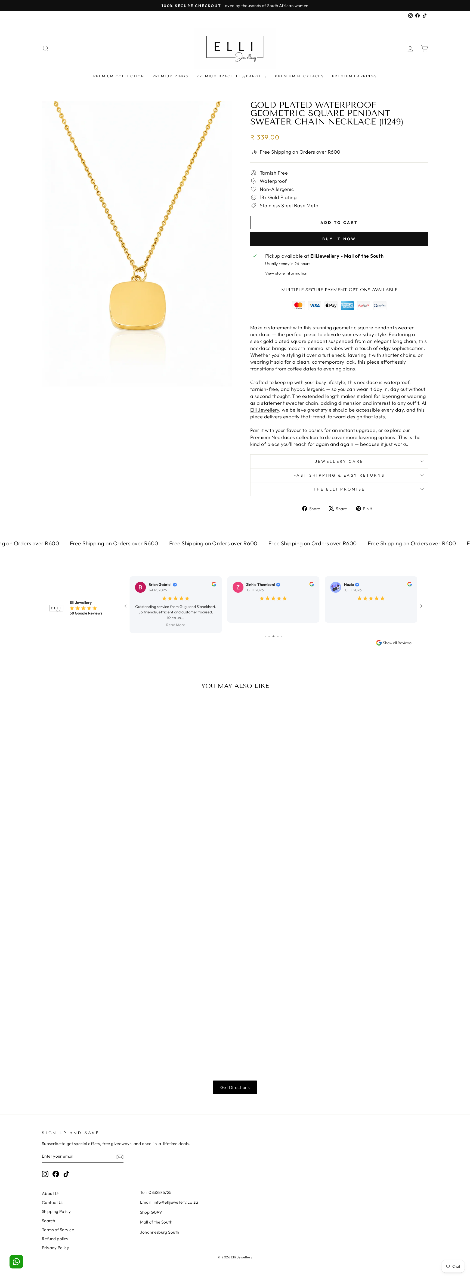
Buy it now (339, 238)
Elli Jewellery (264, 410)
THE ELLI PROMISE (339, 489)
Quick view (88, 778)
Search (48, 1210)
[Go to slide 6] (269, 626)
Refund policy (55, 1228)
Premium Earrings (354, 76)
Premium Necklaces (299, 76)
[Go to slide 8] (278, 626)
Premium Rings (170, 76)
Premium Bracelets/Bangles (231, 76)
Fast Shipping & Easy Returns (339, 475)
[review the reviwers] (214, 585)
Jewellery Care (339, 461)
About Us (51, 1183)
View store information (286, 273)
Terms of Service (58, 1219)
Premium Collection (118, 76)
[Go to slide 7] (273, 626)
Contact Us (52, 1192)
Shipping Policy (56, 1201)
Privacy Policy (55, 1237)
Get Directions (235, 1077)
